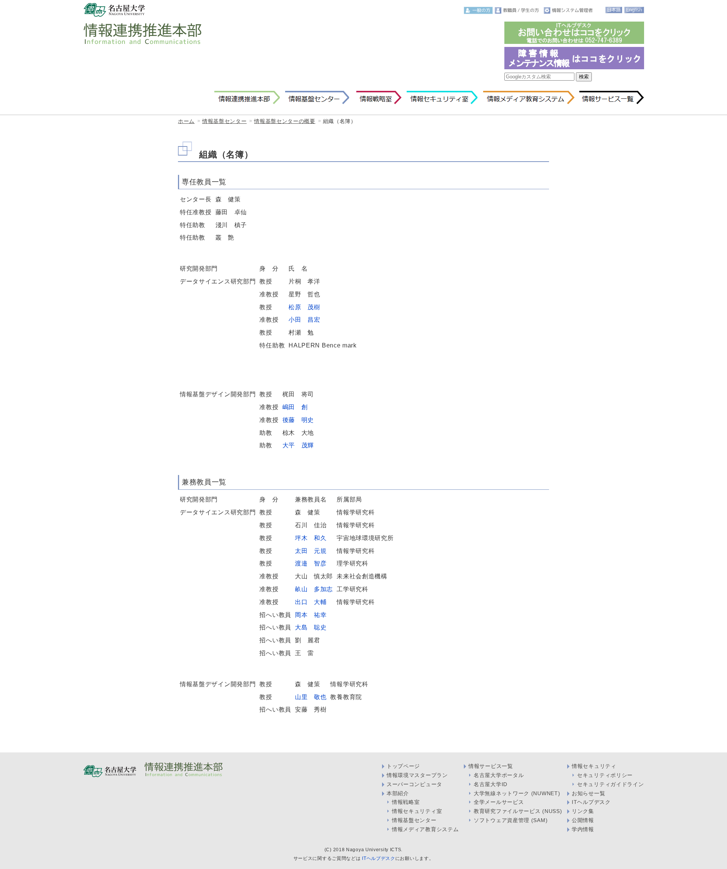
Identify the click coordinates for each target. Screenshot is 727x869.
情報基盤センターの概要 (284, 121)
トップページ (403, 766)
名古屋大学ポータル (499, 775)
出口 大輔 (311, 601)
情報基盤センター (317, 97)
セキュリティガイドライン (610, 784)
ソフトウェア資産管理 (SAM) (511, 820)
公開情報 (583, 820)
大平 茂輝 (298, 445)
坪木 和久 (311, 537)
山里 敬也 (311, 696)
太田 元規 (311, 550)
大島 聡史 (311, 627)
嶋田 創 (295, 406)
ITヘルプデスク (591, 802)
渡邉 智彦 (311, 563)
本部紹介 (398, 793)
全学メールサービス (499, 802)
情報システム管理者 (569, 10)
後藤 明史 (298, 419)
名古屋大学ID (490, 784)
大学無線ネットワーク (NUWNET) (517, 793)
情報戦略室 (377, 97)
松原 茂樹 (304, 307)
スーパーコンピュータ (414, 784)
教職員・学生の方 (518, 10)
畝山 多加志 (314, 589)
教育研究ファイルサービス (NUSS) (518, 811)
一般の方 (478, 10)
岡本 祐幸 (311, 614)
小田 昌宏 (304, 319)
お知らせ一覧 (588, 793)
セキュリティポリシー (605, 775)
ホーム (186, 121)
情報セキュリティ (594, 766)
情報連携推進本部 (247, 97)
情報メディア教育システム (528, 97)
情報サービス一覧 (611, 97)
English (634, 10)
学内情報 (583, 829)
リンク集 (583, 811)
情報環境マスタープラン (417, 775)
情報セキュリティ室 (441, 97)
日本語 (613, 10)
